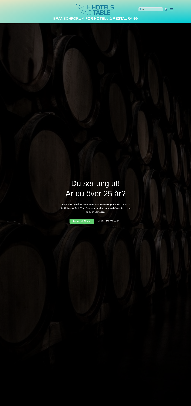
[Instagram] (166, 9)
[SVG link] (94, 9)
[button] (171, 9)
